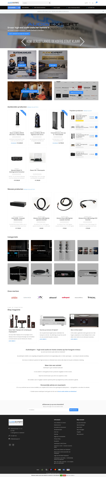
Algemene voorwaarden (59, 436)
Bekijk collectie (32, 107)
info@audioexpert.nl (15, 439)
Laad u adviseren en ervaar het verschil (19, 33)
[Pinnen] (64, 470)
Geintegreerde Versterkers (14, 240)
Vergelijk (79, 432)
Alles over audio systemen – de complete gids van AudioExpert (63, 462)
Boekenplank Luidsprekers (83, 240)
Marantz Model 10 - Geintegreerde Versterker (16, 171)
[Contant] (42, 470)
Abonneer (74, 409)
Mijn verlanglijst (80, 429)
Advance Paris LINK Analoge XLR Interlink (88, 219)
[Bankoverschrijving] (38, 470)
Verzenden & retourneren (60, 427)
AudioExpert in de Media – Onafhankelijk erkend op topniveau (63, 458)
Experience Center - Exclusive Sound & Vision (63, 446)
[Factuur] (46, 470)
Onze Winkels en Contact (60, 422)
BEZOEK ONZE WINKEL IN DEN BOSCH (60, 11)
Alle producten (80, 434)
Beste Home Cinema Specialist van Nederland (62, 452)
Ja (61, 475)
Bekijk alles (22, 65)
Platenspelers (34, 264)
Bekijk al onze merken (76, 92)
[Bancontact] (59, 470)
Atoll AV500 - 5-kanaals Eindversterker (18, 219)
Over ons (56, 432)
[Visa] (68, 470)
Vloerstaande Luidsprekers (60, 240)
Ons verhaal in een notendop (29, 91)
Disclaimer (56, 441)
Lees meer (53, 65)
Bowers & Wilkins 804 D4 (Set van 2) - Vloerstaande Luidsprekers (16, 134)
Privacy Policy (57, 439)
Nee (64, 475)
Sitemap (56, 434)
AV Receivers (34, 240)
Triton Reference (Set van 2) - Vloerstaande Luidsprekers (58, 134)
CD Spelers (79, 264)
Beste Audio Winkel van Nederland (62, 449)
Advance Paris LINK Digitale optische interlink (41, 219)
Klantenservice (57, 425)
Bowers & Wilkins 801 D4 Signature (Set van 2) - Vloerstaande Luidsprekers (37, 134)
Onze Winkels (25, 7)
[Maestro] (51, 470)
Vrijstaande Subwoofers (13, 264)
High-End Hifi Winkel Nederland (61, 455)
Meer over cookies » (70, 475)
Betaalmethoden (58, 429)
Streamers (56, 264)
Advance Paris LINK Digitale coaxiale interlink (65, 219)
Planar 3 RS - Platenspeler (37, 170)
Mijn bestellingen (81, 425)
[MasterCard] (55, 470)
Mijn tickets (79, 427)
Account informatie (81, 422)
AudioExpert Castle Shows (60, 443)
